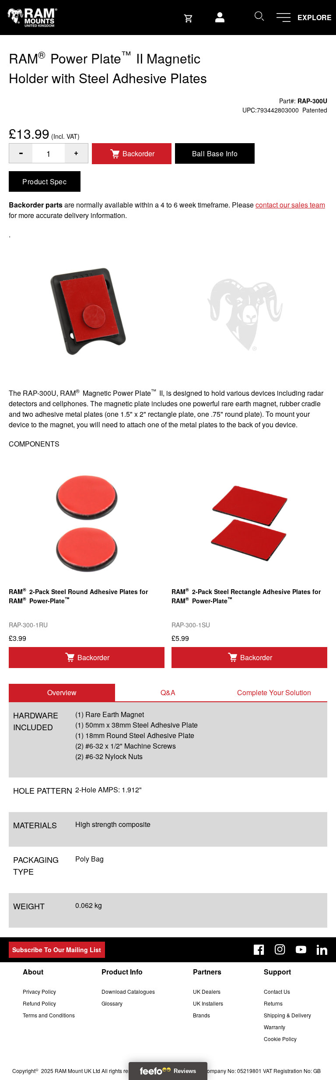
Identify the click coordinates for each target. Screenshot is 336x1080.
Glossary (112, 1003)
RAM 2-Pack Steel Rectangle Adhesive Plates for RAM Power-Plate (246, 595)
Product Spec (44, 181)
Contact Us (277, 991)
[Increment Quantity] (20, 153)
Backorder (138, 153)
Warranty (274, 1027)
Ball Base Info (215, 153)
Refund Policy (39, 1003)
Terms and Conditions (49, 1015)
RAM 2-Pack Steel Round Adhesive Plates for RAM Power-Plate (78, 595)
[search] (259, 16)
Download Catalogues (128, 991)
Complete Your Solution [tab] (274, 692)
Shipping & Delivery (287, 1015)
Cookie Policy (280, 1038)
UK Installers (208, 1003)
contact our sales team (290, 205)
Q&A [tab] (168, 692)
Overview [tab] (62, 692)
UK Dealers (206, 991)
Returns (273, 1003)
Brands (201, 1015)
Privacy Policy (39, 991)
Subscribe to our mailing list (56, 949)
